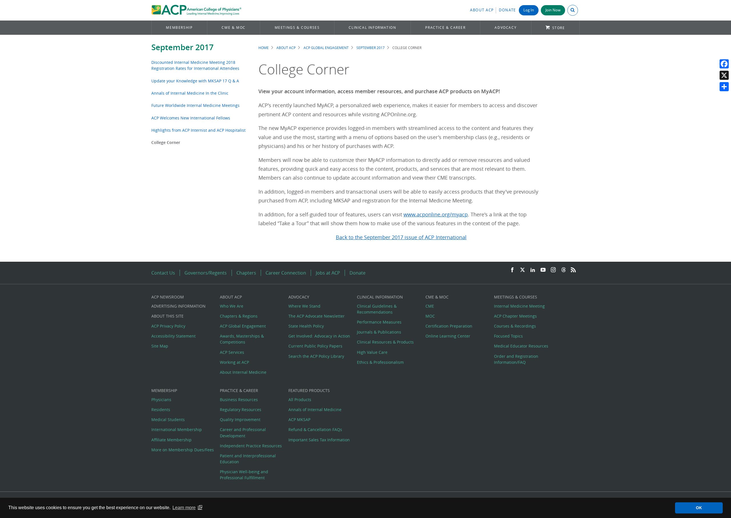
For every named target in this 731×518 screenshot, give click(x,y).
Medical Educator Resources (521, 346)
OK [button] (699, 507)
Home (263, 47)
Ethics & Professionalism (380, 362)
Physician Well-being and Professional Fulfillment (244, 474)
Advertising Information (178, 306)
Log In (528, 10)
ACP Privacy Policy (168, 326)
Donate (507, 10)
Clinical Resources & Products (385, 342)
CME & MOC (233, 27)
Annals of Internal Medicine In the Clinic (189, 93)
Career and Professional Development (243, 432)
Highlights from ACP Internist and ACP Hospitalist (198, 130)
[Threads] (563, 270)
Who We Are (231, 306)
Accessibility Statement (173, 336)
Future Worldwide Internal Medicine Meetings (195, 105)
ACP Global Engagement (326, 47)
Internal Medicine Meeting (519, 306)
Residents (160, 409)
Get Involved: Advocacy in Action (319, 336)
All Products (299, 399)
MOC (430, 316)
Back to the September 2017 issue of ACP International (401, 237)
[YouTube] (543, 270)
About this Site (167, 316)
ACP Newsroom (167, 297)
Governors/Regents (205, 273)
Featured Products (309, 390)
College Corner (165, 142)
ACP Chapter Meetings (515, 316)
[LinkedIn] (532, 270)
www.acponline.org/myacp (435, 214)
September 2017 (182, 47)
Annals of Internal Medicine (315, 409)
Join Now (553, 10)
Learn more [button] (184, 507)
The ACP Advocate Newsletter (316, 316)
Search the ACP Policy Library (316, 356)
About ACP (482, 10)
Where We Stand (304, 306)
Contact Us (163, 273)
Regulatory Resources (240, 409)
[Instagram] (553, 270)
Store (558, 27)
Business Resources (239, 399)
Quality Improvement (240, 419)
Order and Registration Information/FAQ (516, 359)
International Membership (176, 429)
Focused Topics (508, 336)
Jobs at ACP (328, 273)
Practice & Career (445, 27)
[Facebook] (724, 64)
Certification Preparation (448, 326)
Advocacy (506, 27)
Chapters (246, 273)
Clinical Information (372, 27)
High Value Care (372, 352)
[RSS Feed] (573, 270)
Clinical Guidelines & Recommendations (377, 309)
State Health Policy (306, 326)
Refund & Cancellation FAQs (315, 429)
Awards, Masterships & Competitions (242, 339)
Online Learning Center (447, 336)
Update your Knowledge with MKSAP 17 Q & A (195, 81)
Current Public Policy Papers (315, 346)
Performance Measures (379, 322)
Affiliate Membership (171, 439)
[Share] (724, 86)
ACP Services (232, 352)
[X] (724, 75)
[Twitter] (522, 270)
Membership (179, 27)
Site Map (159, 346)
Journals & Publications (379, 332)
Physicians (161, 399)
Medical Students (168, 419)
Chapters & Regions (239, 316)
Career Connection (286, 273)
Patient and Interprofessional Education (248, 458)
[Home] (196, 10)
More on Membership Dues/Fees (182, 449)
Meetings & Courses (297, 27)
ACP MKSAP (299, 419)
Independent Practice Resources (251, 445)
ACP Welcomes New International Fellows (190, 118)
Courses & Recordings (515, 326)
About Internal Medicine (243, 372)
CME (429, 306)
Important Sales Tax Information (319, 439)
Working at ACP (234, 362)
